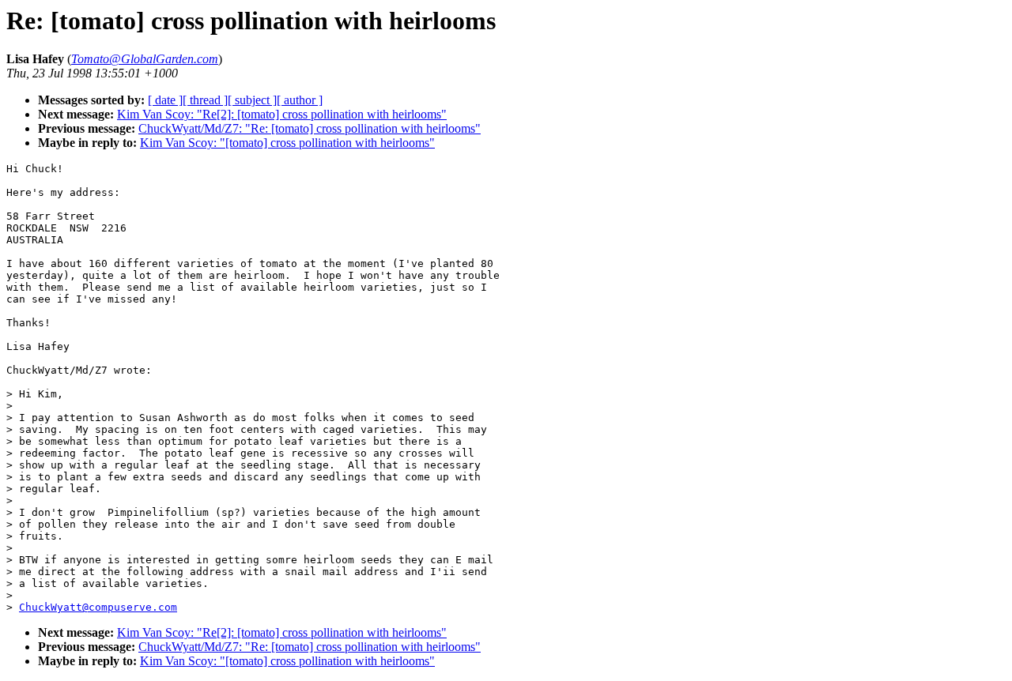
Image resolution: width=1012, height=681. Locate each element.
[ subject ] (252, 100)
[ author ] (300, 100)
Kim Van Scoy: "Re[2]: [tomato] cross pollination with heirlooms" (282, 114)
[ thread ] (205, 100)
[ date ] (165, 100)
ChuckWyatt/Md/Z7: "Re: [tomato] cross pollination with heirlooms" (309, 128)
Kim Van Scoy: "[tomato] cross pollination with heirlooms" (287, 142)
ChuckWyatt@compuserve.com (98, 607)
